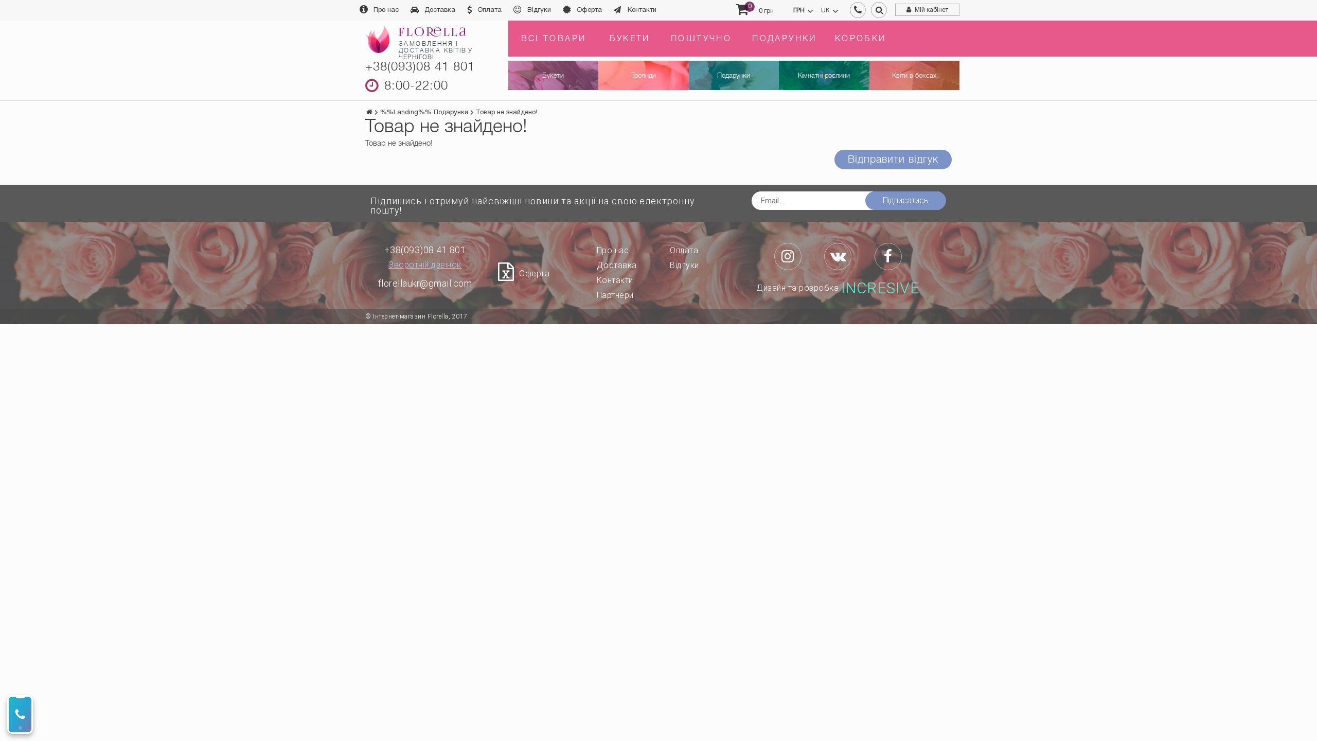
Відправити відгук (893, 159)
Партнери (615, 295)
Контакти (642, 10)
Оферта (589, 10)
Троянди (643, 75)
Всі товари (553, 38)
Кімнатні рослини (824, 75)
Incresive (880, 288)
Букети (630, 38)
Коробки (860, 38)
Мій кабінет (931, 10)
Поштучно (701, 38)
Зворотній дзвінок (424, 265)
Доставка (439, 10)
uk (825, 10)
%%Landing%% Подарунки (424, 113)
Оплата (489, 10)
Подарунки (784, 38)
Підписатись (906, 200)
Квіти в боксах (914, 75)
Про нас (386, 10)
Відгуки (539, 10)
